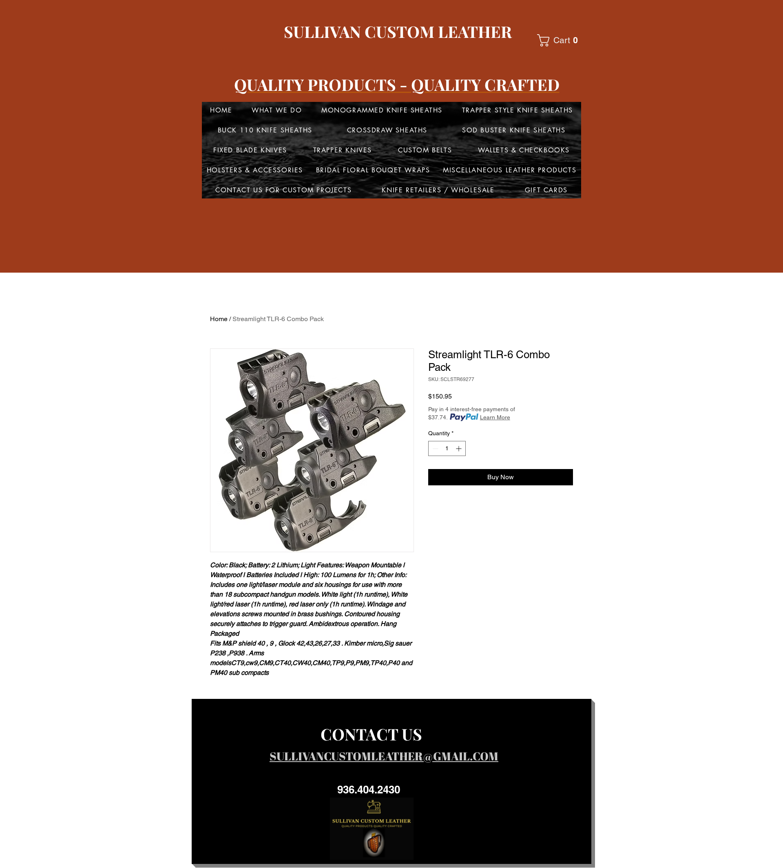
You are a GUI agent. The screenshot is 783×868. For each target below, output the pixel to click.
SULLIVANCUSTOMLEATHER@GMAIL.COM (384, 756)
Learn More (495, 417)
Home (219, 319)
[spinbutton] (447, 448)
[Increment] (459, 448)
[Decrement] (434, 448)
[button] (560, 40)
